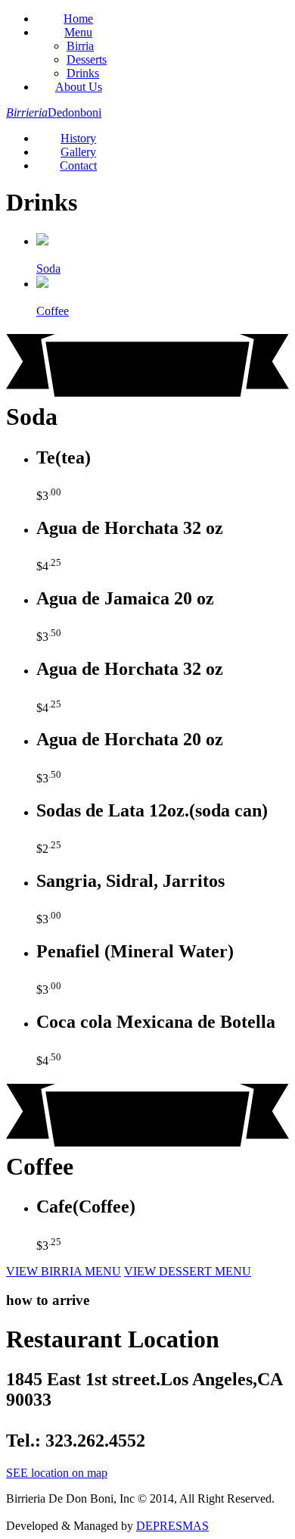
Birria (80, 45)
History (78, 138)
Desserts (87, 59)
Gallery (78, 151)
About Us (78, 86)
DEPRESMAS (172, 1525)
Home (78, 18)
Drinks (83, 73)
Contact (78, 165)
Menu (78, 32)
